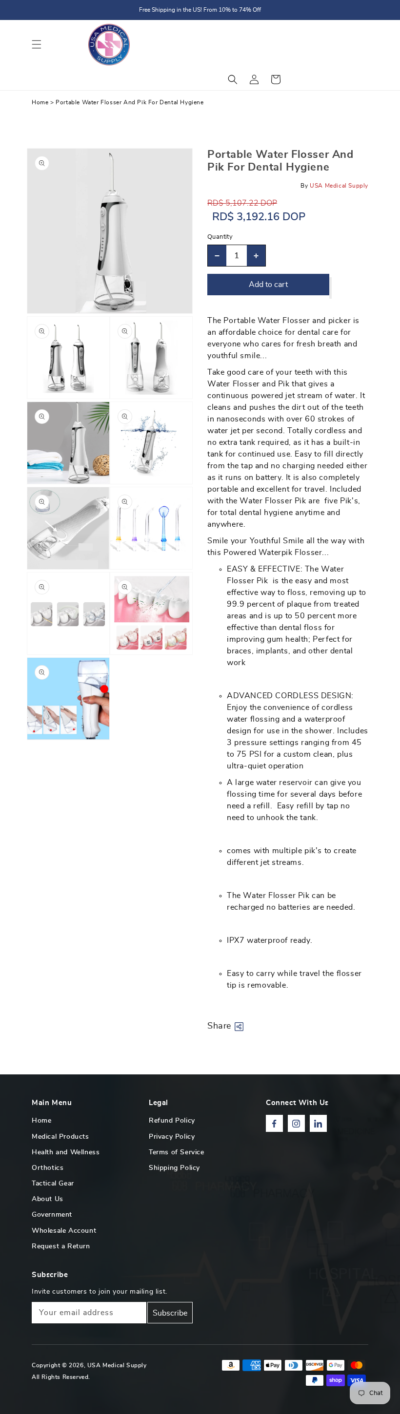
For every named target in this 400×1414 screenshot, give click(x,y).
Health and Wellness (66, 1152)
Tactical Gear (53, 1183)
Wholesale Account (64, 1230)
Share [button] (219, 1026)
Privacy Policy (172, 1136)
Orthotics (47, 1168)
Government (52, 1214)
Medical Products (60, 1136)
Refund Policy (172, 1120)
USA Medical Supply (117, 1365)
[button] (36, 44)
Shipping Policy (174, 1168)
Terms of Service (176, 1152)
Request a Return (61, 1246)
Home (40, 102)
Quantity (220, 237)
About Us (47, 1199)
